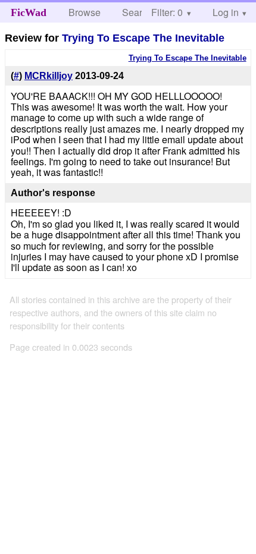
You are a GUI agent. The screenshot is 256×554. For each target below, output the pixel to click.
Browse (84, 12)
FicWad (28, 12)
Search (137, 12)
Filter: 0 (167, 12)
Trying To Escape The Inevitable (143, 38)
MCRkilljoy (48, 76)
